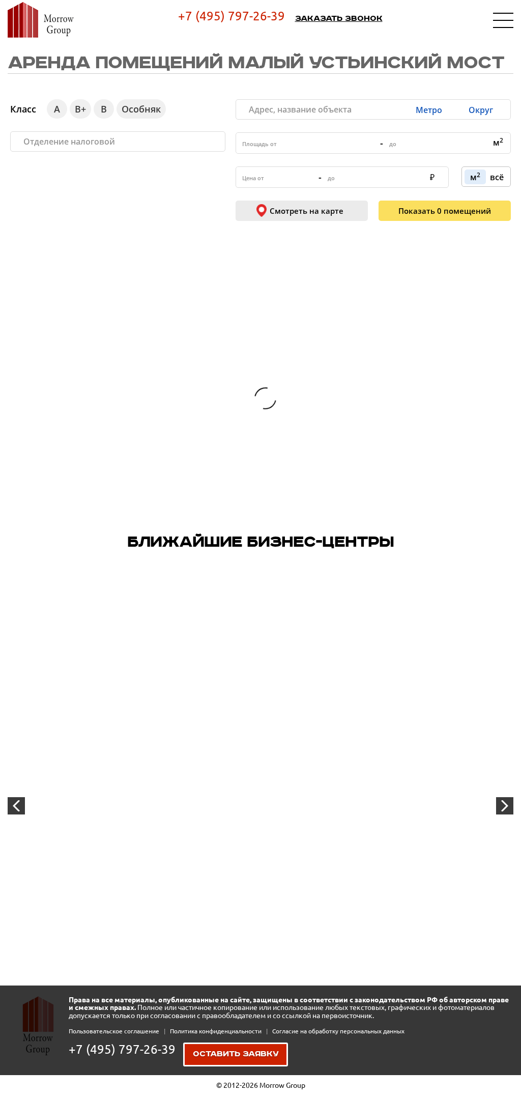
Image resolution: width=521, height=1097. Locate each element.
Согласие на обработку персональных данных (338, 1031)
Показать (444, 211)
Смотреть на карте (306, 211)
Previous (16, 805)
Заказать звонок (339, 18)
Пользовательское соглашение (115, 1031)
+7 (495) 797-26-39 (231, 16)
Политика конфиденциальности (216, 1031)
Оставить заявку (236, 1054)
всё (497, 177)
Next (504, 805)
